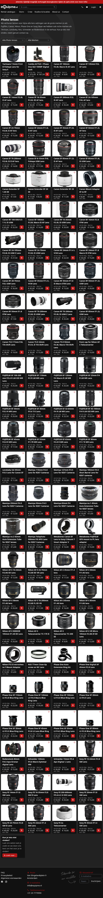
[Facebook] (2, 882)
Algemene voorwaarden (11, 878)
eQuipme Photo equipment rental (9, 7)
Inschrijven (96, 881)
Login (93, 7)
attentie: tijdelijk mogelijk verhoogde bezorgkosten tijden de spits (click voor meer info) (51, 2)
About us (56, 11)
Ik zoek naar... (10, 855)
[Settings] (100, 7)
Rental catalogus (8, 11)
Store (21, 11)
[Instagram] (6, 882)
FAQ (3, 872)
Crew (30, 11)
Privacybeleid (6, 875)
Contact (65, 11)
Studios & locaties (42, 11)
